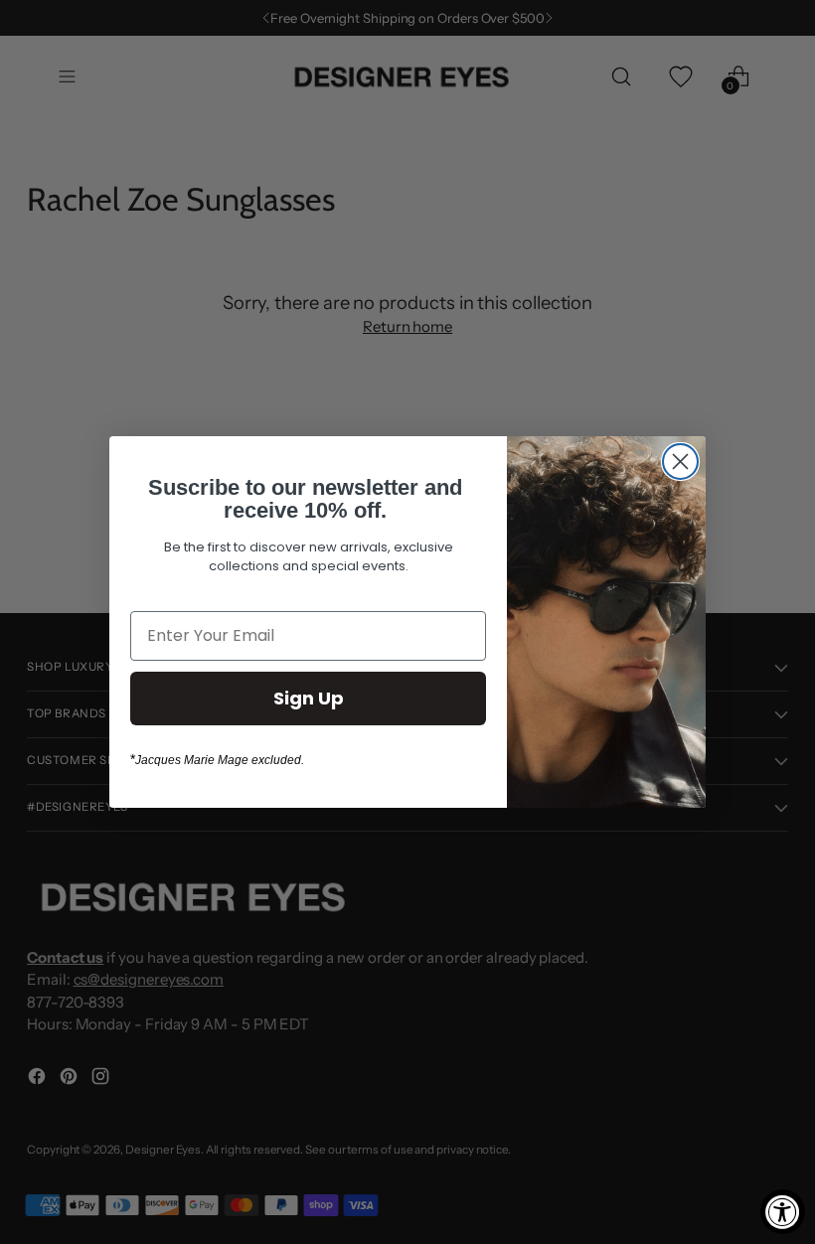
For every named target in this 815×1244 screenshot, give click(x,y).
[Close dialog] (680, 461)
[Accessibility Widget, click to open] (782, 1211)
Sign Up (308, 698)
